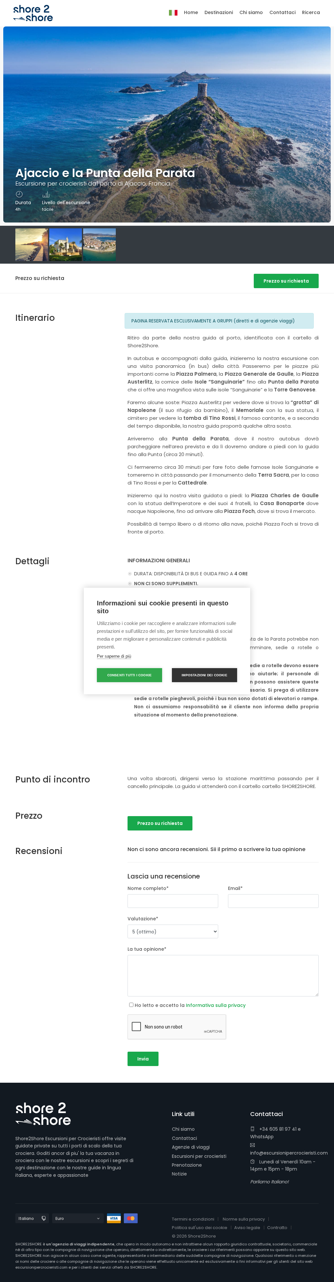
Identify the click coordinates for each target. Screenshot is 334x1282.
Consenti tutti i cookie (129, 675)
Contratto (277, 1227)
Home (191, 12)
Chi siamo (183, 1129)
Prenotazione (187, 1165)
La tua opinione (147, 949)
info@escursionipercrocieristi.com (289, 1153)
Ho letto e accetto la (190, 1005)
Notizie (179, 1174)
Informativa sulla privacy (216, 1005)
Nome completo (148, 888)
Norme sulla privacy (244, 1219)
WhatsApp (262, 1136)
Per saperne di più (114, 656)
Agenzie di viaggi (191, 1147)
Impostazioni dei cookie (204, 675)
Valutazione (143, 918)
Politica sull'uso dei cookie (199, 1227)
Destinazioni (219, 12)
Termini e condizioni (193, 1219)
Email (235, 888)
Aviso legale (247, 1227)
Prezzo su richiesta (286, 281)
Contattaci (184, 1138)
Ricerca (311, 12)
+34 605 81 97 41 (277, 1129)
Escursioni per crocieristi (199, 1156)
